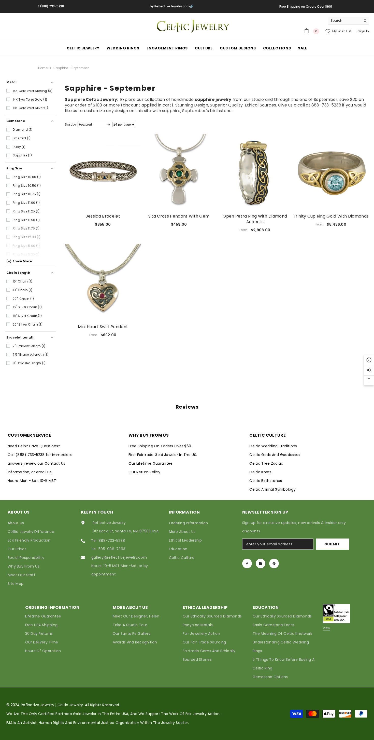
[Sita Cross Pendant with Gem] (179, 172)
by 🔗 (172, 6)
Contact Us (55, 463)
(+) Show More (19, 261)
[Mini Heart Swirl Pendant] (103, 282)
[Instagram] (260, 563)
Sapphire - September (71, 68)
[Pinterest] (274, 563)
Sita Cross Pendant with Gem (179, 216)
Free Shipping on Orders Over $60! (305, 6)
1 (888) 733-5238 (51, 6)
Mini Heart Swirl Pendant (103, 327)
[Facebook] (247, 563)
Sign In (363, 31)
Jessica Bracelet (103, 216)
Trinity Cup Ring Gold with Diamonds (331, 216)
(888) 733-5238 (31, 454)
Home (43, 68)
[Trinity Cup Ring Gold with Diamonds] (331, 172)
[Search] (348, 21)
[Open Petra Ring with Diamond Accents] (255, 172)
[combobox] (344, 20)
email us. (44, 472)
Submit (332, 544)
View (326, 628)
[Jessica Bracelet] (103, 172)
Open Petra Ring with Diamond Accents (255, 219)
